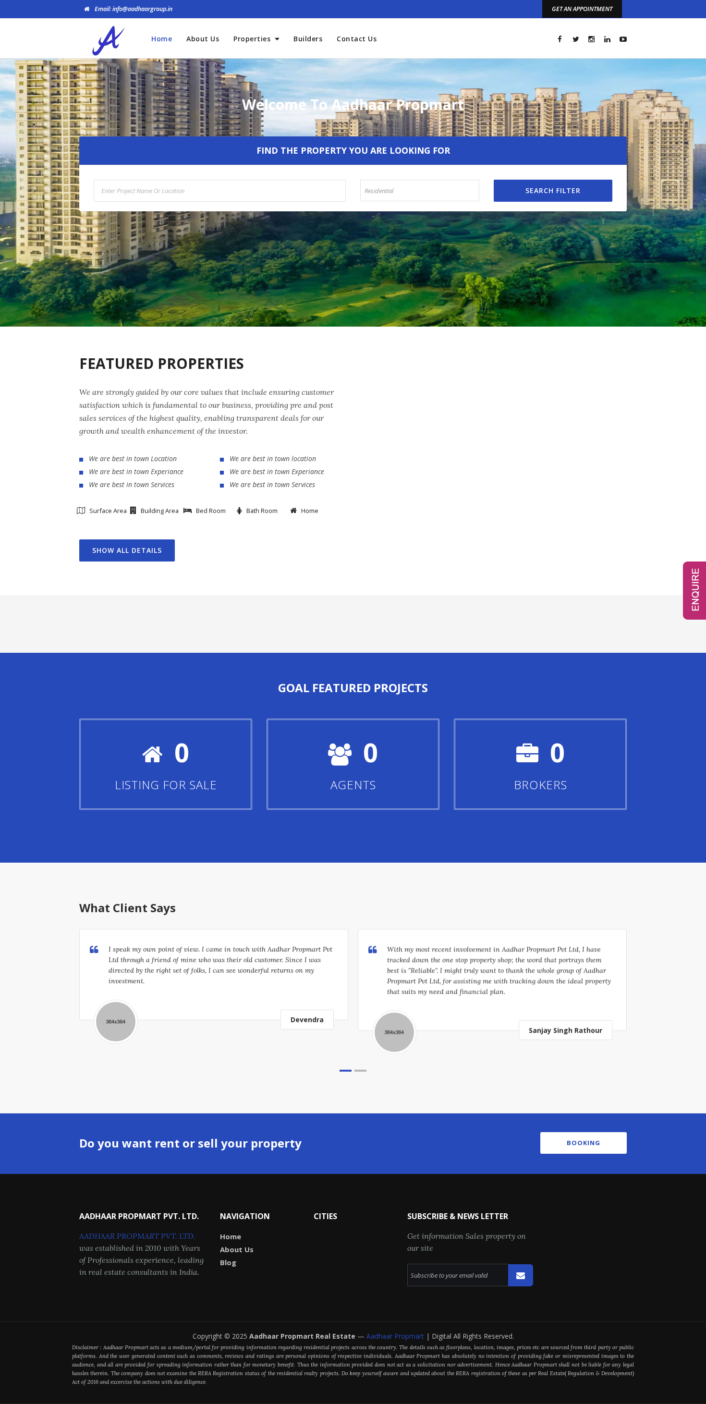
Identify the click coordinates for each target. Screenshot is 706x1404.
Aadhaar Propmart (396, 1336)
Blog (228, 1262)
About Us (202, 38)
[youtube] (623, 39)
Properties (253, 38)
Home (161, 38)
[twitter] (576, 39)
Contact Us (357, 38)
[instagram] (591, 39)
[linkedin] (607, 39)
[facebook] (560, 39)
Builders (307, 38)
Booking (583, 1142)
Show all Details (127, 550)
